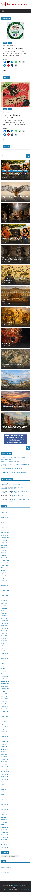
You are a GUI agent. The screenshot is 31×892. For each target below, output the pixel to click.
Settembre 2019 (5, 719)
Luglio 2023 (4, 603)
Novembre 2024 (5, 563)
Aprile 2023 (4, 610)
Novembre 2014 (5, 847)
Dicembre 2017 (5, 772)
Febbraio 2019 (4, 736)
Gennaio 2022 (4, 648)
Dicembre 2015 (5, 832)
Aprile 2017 (4, 792)
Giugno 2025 (4, 545)
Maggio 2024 (4, 578)
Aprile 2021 (4, 671)
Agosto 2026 (4, 510)
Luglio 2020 (4, 693)
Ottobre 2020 (4, 686)
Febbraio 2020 (4, 706)
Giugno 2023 (4, 605)
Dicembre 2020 (5, 681)
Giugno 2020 (4, 696)
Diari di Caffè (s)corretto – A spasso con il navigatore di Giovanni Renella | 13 (14, 174)
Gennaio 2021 (4, 678)
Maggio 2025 (4, 547)
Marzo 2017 (4, 794)
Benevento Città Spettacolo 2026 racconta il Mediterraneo (14, 384)
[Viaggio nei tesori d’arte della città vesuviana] (15, 317)
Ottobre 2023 (4, 595)
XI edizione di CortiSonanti (14, 48)
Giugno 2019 (4, 726)
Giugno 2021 (4, 666)
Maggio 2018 (4, 759)
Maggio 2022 (4, 638)
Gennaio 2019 (4, 739)
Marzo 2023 (4, 613)
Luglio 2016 (4, 814)
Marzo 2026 (4, 522)
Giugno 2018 (4, 756)
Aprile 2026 (4, 520)
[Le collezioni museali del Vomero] (15, 359)
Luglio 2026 (4, 512)
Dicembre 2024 (5, 560)
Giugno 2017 (4, 787)
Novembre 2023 (5, 593)
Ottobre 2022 (4, 625)
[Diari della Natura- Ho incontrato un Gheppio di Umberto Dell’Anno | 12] (15, 192)
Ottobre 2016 (4, 807)
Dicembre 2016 (5, 802)
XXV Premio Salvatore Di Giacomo (12, 406)
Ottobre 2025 (4, 535)
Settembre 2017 (5, 779)
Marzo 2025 (4, 552)
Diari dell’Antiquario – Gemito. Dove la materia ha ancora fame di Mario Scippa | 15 (15, 258)
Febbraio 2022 (4, 646)
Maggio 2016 (4, 819)
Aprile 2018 (4, 761)
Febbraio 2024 (4, 585)
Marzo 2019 (4, 734)
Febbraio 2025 (4, 555)
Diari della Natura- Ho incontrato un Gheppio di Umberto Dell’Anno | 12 (15, 197)
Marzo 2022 (4, 643)
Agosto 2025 (4, 540)
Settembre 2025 (5, 537)
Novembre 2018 (5, 744)
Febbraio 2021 (4, 676)
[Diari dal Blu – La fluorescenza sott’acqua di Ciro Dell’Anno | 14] (15, 338)
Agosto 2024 (4, 570)
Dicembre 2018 (5, 741)
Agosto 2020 (4, 691)
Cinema (4, 42)
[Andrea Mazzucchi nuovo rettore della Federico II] (15, 296)
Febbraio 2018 (4, 766)
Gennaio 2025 (4, 557)
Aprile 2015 (4, 839)
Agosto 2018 (4, 751)
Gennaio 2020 (4, 709)
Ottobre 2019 (4, 716)
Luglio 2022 (4, 633)
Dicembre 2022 (5, 620)
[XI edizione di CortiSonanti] (15, 30)
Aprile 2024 (4, 580)
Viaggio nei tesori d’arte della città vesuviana (15, 322)
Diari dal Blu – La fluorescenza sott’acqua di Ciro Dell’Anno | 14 (14, 342)
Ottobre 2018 (4, 746)
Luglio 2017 (4, 784)
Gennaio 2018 (4, 769)
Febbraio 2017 (4, 797)
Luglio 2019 (4, 724)
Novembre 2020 (5, 683)
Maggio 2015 (4, 837)
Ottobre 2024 (4, 565)
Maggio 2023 (4, 608)
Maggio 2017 (4, 789)
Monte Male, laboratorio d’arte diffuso (13, 219)
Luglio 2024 (4, 573)
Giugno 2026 (4, 515)
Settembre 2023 (5, 598)
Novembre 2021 (5, 653)
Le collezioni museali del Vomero (11, 364)
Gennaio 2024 (4, 588)
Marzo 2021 (4, 673)
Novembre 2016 (5, 804)
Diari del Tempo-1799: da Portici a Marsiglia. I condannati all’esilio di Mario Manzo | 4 (15, 427)
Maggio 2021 (4, 668)
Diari (9, 170)
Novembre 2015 (5, 834)
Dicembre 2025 (5, 530)
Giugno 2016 (4, 817)
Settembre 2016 (5, 809)
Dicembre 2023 (5, 590)
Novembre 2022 (5, 623)
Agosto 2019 (4, 721)
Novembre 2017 (5, 774)
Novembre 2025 (5, 532)
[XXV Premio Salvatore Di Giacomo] (15, 401)
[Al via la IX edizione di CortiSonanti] (15, 94)
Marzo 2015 (4, 842)
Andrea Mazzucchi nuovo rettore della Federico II (13, 300)
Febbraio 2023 (4, 615)
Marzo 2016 (4, 824)
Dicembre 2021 (5, 651)
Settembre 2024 (5, 568)
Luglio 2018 (4, 754)
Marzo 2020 (4, 704)
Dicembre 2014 (5, 845)
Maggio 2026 (4, 517)
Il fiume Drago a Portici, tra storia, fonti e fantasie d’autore (14, 279)
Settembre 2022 (5, 628)
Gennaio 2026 (4, 527)
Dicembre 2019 (5, 711)
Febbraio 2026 (4, 525)
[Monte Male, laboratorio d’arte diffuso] (15, 213)
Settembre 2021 (5, 658)
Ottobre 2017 (4, 777)
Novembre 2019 (5, 714)
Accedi (3, 865)
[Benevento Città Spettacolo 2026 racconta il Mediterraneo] (15, 380)
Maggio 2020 (4, 698)
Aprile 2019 (4, 731)
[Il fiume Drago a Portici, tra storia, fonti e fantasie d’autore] (15, 275)
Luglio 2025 (4, 542)
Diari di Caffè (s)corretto (17, 170)
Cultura (9, 42)
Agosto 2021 (4, 661)
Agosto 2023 (4, 600)
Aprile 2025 (4, 550)
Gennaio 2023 (4, 618)
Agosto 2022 (4, 630)
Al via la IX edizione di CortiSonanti (12, 116)
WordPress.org (5, 872)
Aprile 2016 (4, 822)
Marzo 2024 (4, 583)
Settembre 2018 (5, 749)
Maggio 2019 (4, 729)
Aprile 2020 (4, 701)
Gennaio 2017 (4, 799)
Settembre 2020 (5, 688)
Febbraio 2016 (4, 827)
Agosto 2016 (4, 812)
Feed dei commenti (6, 870)
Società (25, 170)
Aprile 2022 (4, 641)
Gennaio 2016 (4, 829)
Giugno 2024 (4, 575)
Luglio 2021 (4, 663)
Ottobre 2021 (4, 656)
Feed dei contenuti (6, 867)
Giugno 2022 (4, 636)
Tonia (14, 45)
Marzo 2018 (4, 764)
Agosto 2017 (4, 782)
